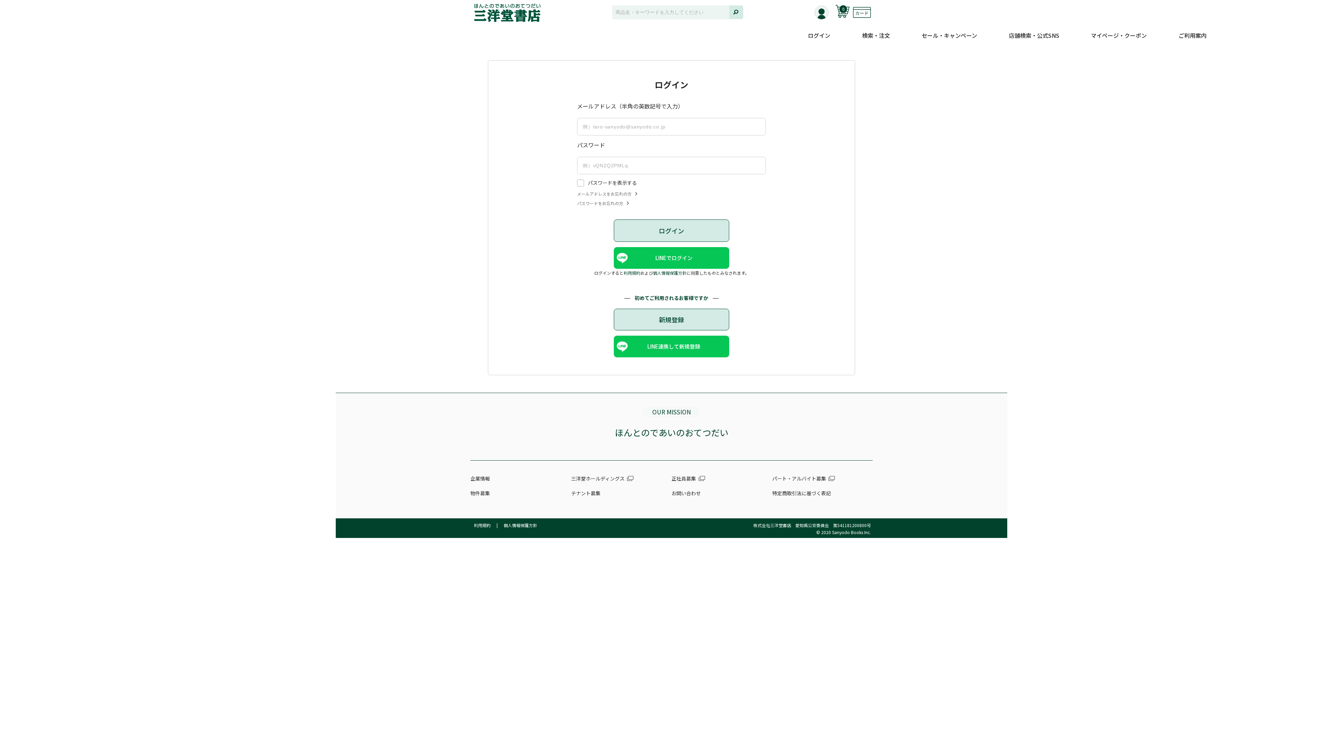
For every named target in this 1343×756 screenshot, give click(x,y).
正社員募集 (684, 478)
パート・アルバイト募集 (799, 478)
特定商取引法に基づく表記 (801, 493)
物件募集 (480, 493)
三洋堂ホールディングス (598, 478)
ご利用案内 (1193, 35)
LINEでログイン (673, 257)
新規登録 (671, 319)
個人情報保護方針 (670, 273)
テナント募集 (586, 493)
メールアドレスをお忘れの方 (604, 194)
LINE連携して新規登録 (673, 346)
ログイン (819, 35)
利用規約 (632, 273)
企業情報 (480, 478)
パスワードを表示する (612, 182)
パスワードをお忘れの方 (600, 203)
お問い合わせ (686, 493)
